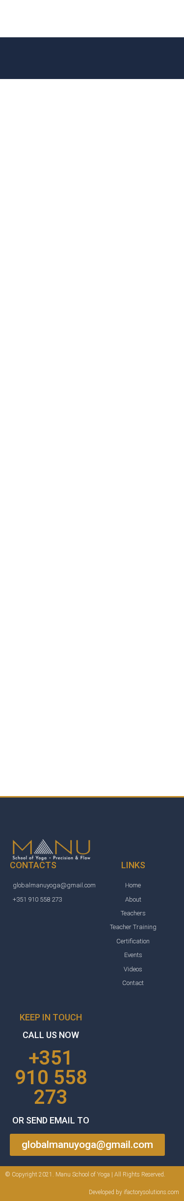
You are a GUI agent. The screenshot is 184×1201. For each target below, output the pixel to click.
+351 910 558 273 (51, 1077)
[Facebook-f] (30, 938)
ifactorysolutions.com (151, 1192)
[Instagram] (51, 938)
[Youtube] (71, 938)
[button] (87, 1145)
